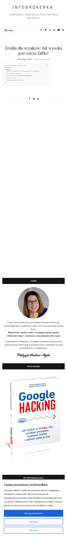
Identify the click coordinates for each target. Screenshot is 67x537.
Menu (10, 30)
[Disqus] (33, 146)
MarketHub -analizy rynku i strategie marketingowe (33, 332)
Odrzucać (33, 530)
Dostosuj (33, 521)
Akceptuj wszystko (33, 513)
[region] (33, 508)
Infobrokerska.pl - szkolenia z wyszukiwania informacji (33, 336)
